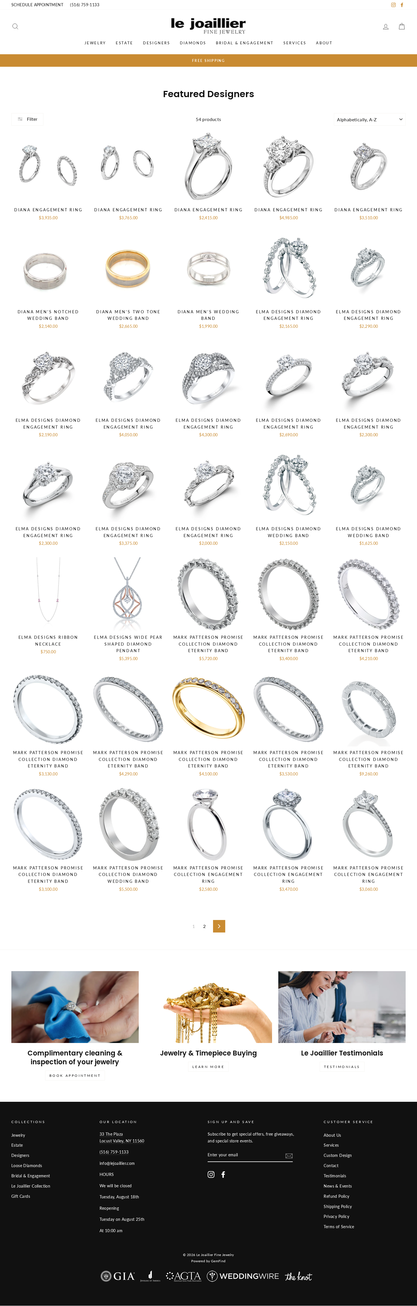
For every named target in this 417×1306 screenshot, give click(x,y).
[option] (208, 60)
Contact (331, 1165)
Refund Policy (336, 1196)
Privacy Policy (336, 1216)
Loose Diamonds (26, 1165)
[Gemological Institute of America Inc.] (117, 1277)
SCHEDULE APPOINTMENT (37, 5)
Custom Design (338, 1155)
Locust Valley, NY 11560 (122, 1141)
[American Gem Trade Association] (183, 1278)
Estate (124, 43)
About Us (332, 1135)
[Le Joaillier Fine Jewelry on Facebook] (223, 1174)
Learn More (208, 1067)
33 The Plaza (111, 1134)
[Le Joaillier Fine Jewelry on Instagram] (211, 1174)
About (324, 43)
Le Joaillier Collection (30, 1186)
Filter (31, 119)
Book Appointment (75, 1075)
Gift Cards (20, 1196)
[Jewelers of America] (150, 1277)
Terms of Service (339, 1226)
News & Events (338, 1186)
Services (294, 43)
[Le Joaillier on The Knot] (298, 1277)
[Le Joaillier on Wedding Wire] (243, 1277)
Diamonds (193, 43)
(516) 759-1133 (84, 5)
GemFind (218, 1261)
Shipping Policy (338, 1206)
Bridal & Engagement (244, 43)
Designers (156, 43)
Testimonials (342, 1067)
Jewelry (95, 43)
